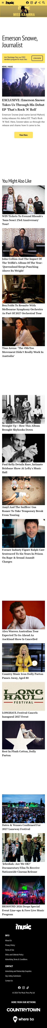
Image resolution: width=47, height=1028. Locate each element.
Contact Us (9, 981)
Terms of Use (9, 950)
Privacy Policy (10, 945)
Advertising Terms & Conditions (16, 959)
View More (23, 135)
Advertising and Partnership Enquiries (18, 971)
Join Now (37, 58)
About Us (8, 940)
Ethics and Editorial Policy (14, 954)
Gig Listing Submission (13, 976)
